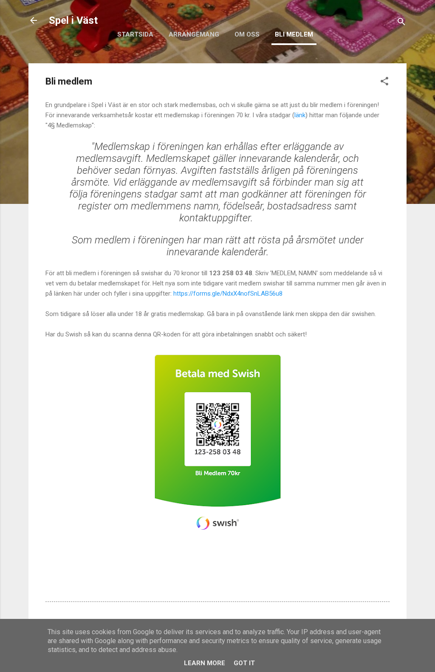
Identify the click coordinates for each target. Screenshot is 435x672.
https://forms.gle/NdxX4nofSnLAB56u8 (227, 293)
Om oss (247, 34)
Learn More (204, 663)
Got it (244, 663)
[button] (384, 82)
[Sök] (401, 23)
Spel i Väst (73, 20)
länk (299, 115)
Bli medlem (294, 34)
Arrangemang (194, 34)
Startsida (135, 34)
